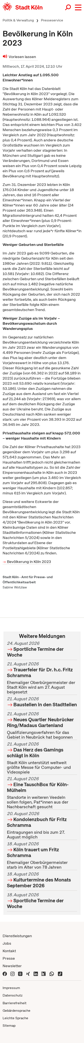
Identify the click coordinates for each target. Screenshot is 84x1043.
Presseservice (52, 20)
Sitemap (9, 1025)
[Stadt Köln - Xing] (28, 973)
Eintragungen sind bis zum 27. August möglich (37, 825)
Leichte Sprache (15, 1018)
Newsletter (12, 965)
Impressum (11, 988)
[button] (78, 7)
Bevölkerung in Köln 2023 (29, 561)
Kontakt (9, 950)
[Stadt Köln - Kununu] (43, 973)
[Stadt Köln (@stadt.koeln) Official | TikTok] (60, 973)
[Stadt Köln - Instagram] (12, 973)
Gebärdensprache (16, 1010)
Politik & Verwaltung (18, 20)
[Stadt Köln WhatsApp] (51, 973)
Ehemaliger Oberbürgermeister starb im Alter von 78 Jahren (37, 855)
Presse (9, 958)
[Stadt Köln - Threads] (20, 973)
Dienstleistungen (17, 935)
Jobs (7, 943)
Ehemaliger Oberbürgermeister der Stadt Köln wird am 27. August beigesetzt (41, 678)
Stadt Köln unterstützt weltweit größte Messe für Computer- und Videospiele (39, 758)
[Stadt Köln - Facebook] (5, 973)
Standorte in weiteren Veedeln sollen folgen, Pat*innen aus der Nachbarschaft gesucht (38, 793)
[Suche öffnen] (68, 7)
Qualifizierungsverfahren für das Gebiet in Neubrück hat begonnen (40, 725)
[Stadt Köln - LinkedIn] (36, 973)
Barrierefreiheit (14, 1003)
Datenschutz (13, 995)
